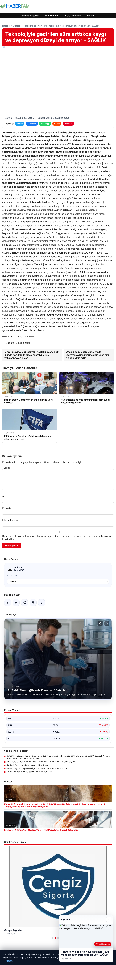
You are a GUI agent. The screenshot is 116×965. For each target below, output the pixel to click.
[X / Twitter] (16, 602)
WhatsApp (45, 123)
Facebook (31, 123)
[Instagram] (24, 602)
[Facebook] (7, 602)
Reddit (57, 123)
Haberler (6, 26)
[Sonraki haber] (106, 623)
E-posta (7, 508)
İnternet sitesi (10, 520)
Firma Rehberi (52, 15)
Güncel (16, 26)
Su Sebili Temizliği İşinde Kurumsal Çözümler (27, 765)
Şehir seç (12, 575)
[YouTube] (33, 602)
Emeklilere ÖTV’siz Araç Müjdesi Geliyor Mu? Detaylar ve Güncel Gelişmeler (41, 761)
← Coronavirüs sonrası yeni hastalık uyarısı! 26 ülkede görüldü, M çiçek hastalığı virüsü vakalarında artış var (31, 354)
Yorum (7, 467)
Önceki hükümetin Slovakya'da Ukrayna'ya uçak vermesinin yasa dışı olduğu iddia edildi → (87, 354)
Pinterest (68, 123)
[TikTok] (41, 602)
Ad (4, 496)
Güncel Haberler (30, 15)
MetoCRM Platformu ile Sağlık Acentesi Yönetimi (29, 771)
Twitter (20, 123)
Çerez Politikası (73, 15)
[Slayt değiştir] (52, 938)
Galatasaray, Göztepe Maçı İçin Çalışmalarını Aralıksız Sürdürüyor (36, 768)
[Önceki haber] (100, 623)
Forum (90, 15)
